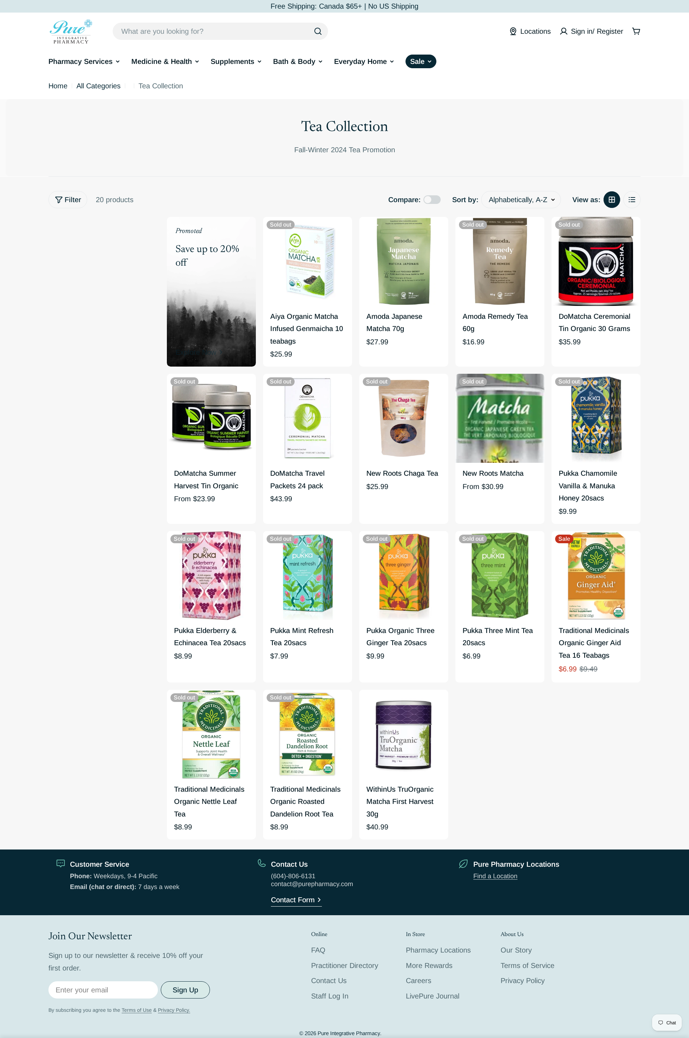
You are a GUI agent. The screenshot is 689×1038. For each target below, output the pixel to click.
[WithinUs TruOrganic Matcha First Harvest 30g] (403, 734)
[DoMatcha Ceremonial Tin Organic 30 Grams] (596, 261)
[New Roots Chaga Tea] (403, 418)
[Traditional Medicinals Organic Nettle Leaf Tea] (211, 734)
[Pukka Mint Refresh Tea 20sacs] (307, 575)
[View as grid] (611, 199)
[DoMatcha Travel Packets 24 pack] (307, 418)
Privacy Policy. (174, 1010)
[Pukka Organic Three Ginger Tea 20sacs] (403, 575)
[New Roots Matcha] (499, 418)
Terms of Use (137, 1010)
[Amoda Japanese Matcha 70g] (403, 261)
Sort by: (465, 199)
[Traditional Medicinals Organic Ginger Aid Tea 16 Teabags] (596, 575)
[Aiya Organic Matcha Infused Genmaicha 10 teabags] (307, 261)
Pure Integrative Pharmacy (349, 1033)
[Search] (318, 31)
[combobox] (220, 31)
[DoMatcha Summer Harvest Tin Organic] (211, 418)
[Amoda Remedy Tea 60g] (499, 261)
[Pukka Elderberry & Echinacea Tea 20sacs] (211, 575)
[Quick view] (341, 232)
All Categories (98, 86)
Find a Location (495, 876)
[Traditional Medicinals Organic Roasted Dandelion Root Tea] (307, 734)
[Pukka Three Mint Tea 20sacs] (499, 575)
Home (57, 86)
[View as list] (632, 199)
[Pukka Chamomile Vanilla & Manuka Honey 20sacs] (596, 418)
